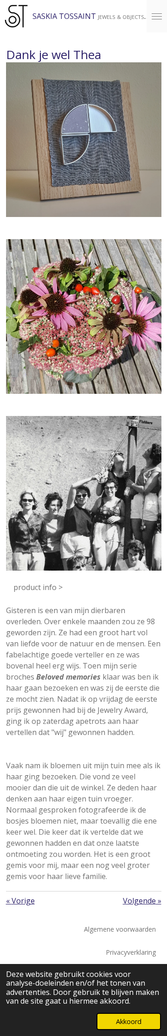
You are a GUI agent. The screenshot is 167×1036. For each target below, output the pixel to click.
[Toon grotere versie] (83, 139)
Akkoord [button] (128, 1021)
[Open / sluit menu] (157, 16)
